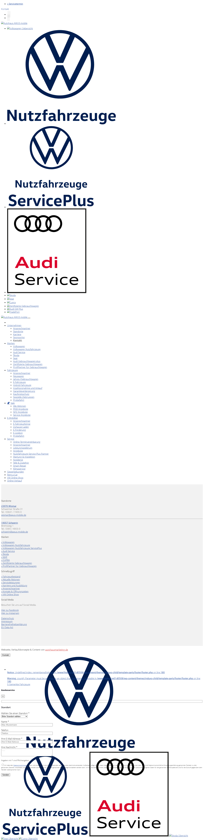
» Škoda (5, 554)
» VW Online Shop (10, 594)
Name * (5, 721)
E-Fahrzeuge (19, 382)
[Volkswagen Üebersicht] (20, 28)
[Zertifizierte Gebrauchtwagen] (23, 305)
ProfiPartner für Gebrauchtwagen (30, 367)
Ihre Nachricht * (9, 747)
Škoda (16, 355)
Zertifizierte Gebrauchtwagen (27, 364)
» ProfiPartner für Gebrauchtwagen (19, 566)
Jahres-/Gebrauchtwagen (25, 379)
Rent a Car (12, 474)
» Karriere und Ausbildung (14, 585)
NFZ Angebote (20, 411)
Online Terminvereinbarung (26, 441)
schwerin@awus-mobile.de (14, 531)
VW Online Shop (15, 477)
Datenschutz (7, 618)
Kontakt (17, 340)
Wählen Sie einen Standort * (15, 713)
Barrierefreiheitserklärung (14, 624)
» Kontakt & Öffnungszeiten (15, 591)
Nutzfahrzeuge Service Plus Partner (31, 453)
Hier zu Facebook (10, 610)
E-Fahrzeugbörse (21, 423)
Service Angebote (21, 414)
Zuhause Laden (21, 426)
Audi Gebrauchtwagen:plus (26, 361)
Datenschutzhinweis (20, 765)
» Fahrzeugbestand (10, 576)
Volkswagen (19, 346)
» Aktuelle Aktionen (10, 579)
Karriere (17, 334)
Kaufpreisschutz (21, 394)
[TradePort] (13, 311)
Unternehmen (14, 325)
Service (10, 438)
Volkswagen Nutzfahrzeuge (26, 349)
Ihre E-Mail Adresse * (11, 738)
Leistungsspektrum (22, 447)
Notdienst (18, 459)
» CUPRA (5, 560)
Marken (11, 343)
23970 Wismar (8, 506)
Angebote (18, 450)
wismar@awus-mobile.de (13, 514)
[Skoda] (11, 295)
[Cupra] (11, 302)
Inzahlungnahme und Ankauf (27, 388)
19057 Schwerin (9, 522)
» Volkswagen (7, 542)
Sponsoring (19, 337)
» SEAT (4, 557)
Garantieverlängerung (24, 391)
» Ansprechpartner (10, 588)
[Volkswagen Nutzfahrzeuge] (61, 123)
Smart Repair (19, 465)
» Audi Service (8, 551)
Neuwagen (18, 376)
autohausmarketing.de (56, 649)
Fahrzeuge (12, 370)
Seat (15, 358)
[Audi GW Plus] (15, 308)
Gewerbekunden (15, 471)
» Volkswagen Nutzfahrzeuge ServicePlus (21, 548)
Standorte (18, 331)
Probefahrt (18, 399)
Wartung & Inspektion (24, 456)
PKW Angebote (20, 408)
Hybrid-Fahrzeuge (22, 385)
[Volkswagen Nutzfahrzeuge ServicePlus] (51, 206)
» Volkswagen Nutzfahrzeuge (15, 545)
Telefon (4, 730)
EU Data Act (7, 627)
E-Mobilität (12, 417)
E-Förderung (19, 429)
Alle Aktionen (19, 405)
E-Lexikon (18, 432)
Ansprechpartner (21, 328)
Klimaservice (19, 468)
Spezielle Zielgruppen (23, 397)
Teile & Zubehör (21, 462)
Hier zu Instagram (10, 613)
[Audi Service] (46, 292)
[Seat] (10, 298)
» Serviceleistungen (10, 582)
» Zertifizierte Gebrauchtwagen (16, 563)
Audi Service (19, 352)
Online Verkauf (14, 480)
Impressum (7, 621)
